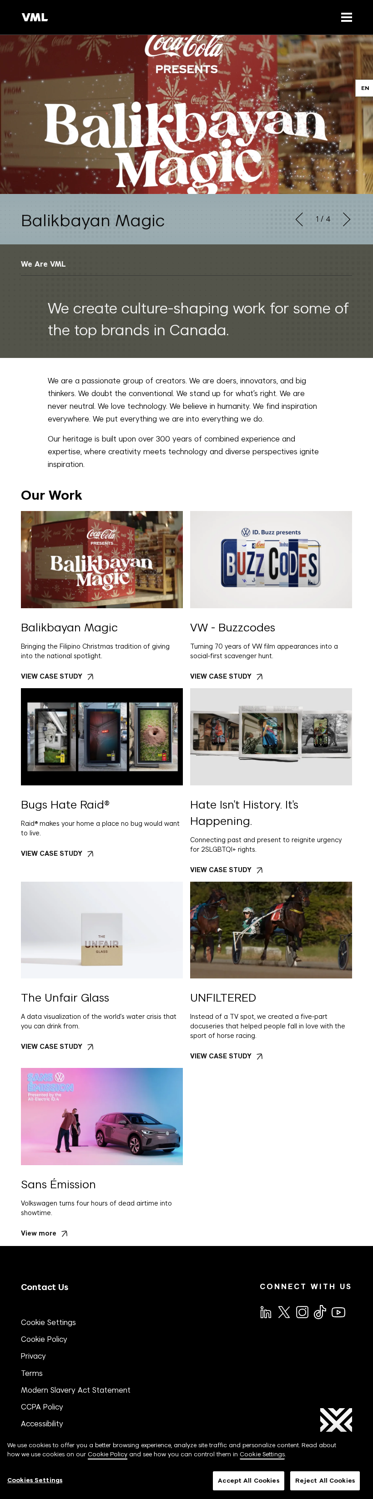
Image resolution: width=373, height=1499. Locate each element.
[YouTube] (338, 1311)
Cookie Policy (44, 1339)
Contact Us (44, 1287)
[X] (283, 1311)
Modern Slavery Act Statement (76, 1390)
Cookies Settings (34, 1480)
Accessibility (42, 1424)
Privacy (33, 1356)
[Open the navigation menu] (345, 17)
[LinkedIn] (265, 1311)
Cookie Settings (48, 1322)
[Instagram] (301, 1311)
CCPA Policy (42, 1407)
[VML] (35, 17)
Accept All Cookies (248, 1480)
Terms (32, 1373)
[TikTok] (319, 1312)
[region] (186, 1465)
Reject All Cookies (325, 1480)
